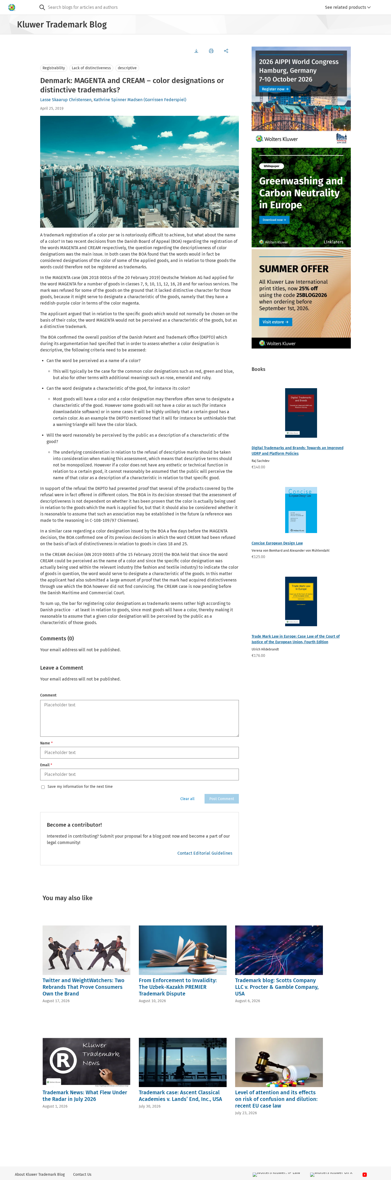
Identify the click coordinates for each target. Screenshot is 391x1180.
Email (46, 765)
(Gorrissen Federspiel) (165, 99)
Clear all (187, 799)
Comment (48, 695)
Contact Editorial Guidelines (204, 853)
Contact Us (82, 1174)
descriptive (127, 68)
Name (46, 743)
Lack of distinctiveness (91, 68)
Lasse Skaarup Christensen (65, 99)
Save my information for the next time (80, 787)
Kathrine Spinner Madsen (118, 99)
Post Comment (221, 799)
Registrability (54, 68)
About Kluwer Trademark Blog (40, 1174)
